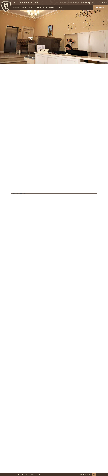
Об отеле (16, 7)
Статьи (38, 474)
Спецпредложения (18, 474)
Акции (51, 7)
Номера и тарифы (27, 7)
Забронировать (101, 7)
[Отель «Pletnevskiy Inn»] (6, 6)
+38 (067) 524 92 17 (95, 2)
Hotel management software (20, 193)
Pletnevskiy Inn (26, 2)
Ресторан (38, 7)
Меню (45, 7)
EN (104, 2)
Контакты (59, 7)
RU (103, 2)
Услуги (26, 474)
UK (106, 2)
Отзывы (32, 474)
